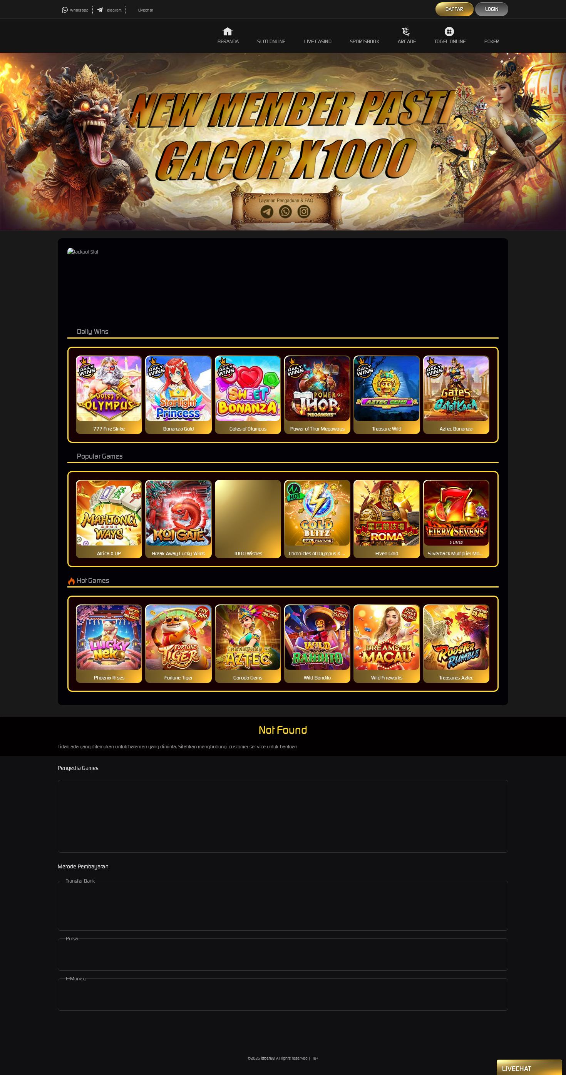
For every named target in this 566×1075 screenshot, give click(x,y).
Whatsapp (79, 10)
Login (492, 9)
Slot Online (271, 41)
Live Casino (318, 41)
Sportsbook (364, 41)
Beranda (228, 41)
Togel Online (450, 41)
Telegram (113, 10)
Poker (491, 41)
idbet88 (268, 1058)
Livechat (145, 10)
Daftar (454, 9)
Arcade (407, 41)
